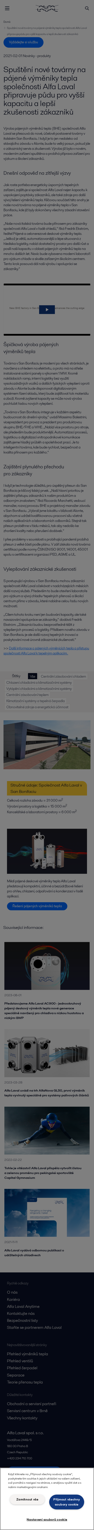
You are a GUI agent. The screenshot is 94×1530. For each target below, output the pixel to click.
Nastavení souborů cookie (47, 1519)
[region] (47, 1499)
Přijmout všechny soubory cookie (66, 1502)
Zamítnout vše (27, 1499)
